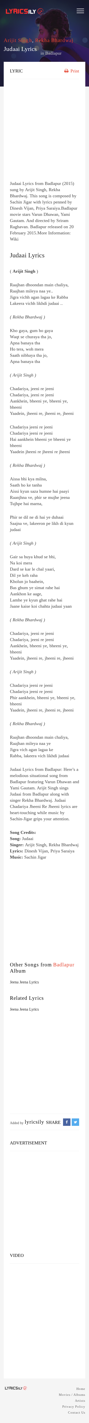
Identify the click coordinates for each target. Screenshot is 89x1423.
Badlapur (53, 53)
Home (80, 1389)
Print (74, 70)
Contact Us (76, 1412)
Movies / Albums (72, 1395)
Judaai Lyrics (27, 255)
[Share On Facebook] (66, 1122)
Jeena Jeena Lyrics (24, 982)
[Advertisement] (44, 128)
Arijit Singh (18, 40)
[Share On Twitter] (75, 1122)
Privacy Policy (73, 1406)
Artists (80, 1400)
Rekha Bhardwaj (54, 40)
